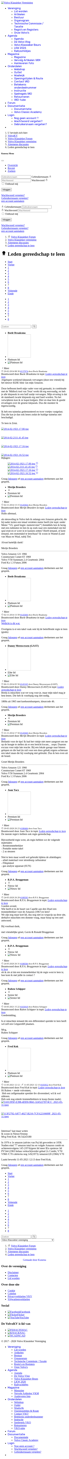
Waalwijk (19, 75)
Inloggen (6, 189)
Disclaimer (13, 1272)
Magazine (13, 54)
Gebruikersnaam (40, 176)
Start (10, 261)
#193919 (24, 1007)
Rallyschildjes (22, 51)
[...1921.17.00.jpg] (15, 429)
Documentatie (16, 105)
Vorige (11, 264)
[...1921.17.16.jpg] (15, 446)
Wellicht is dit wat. (10, 623)
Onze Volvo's (21, 32)
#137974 (24, 371)
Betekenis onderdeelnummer (25, 86)
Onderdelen (15, 66)
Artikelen (19, 14)
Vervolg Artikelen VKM (27, 60)
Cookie (11, 1290)
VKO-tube (20, 99)
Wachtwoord (38, 180)
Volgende (12, 290)
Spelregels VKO (23, 93)
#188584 (24, 963)
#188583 (24, 897)
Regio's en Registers (26, 29)
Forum (11, 102)
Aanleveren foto (24, 63)
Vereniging (14, 8)
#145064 (24, 505)
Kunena (42, 1260)
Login (11, 115)
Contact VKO (21, 81)
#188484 (24, 828)
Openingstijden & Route (28, 78)
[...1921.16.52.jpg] (15, 455)
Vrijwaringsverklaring (19, 1299)
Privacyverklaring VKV (20, 1296)
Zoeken (11, 171)
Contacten (13, 1275)
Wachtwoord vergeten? (28, 121)
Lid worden (21, 11)
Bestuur (19, 17)
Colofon (12, 1293)
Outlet (18, 72)
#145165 (24, 684)
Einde (11, 293)
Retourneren (21, 96)
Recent (11, 168)
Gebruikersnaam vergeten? (30, 124)
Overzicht (13, 165)
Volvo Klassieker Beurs (27, 44)
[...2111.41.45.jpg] (14, 437)
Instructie (20, 90)
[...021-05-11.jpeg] (34, 1105)
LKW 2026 (20, 47)
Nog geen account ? (26, 118)
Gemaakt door (30, 1260)
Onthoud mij (11, 183)
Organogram (21, 20)
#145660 (24, 733)
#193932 (44, 1085)
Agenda (12, 35)
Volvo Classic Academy (28, 112)
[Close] (2, 160)
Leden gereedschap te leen (52, 831)
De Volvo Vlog (22, 41)
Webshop (19, 69)
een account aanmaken (12, 201)
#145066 (24, 615)
